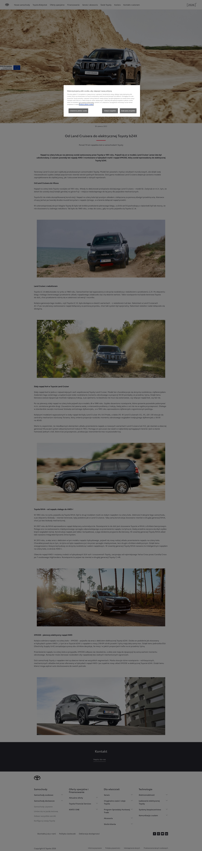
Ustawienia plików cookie (78, 111)
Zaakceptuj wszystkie (128, 111)
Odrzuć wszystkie (110, 111)
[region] (102, 101)
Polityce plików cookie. (86, 104)
